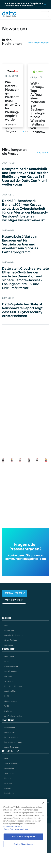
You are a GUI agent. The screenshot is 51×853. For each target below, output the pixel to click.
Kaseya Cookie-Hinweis (12, 826)
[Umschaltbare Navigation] (45, 14)
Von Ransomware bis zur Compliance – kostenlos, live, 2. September (24, 4)
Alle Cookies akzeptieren (23, 836)
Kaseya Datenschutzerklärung (16, 829)
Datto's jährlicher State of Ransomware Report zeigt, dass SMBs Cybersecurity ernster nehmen (23, 310)
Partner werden (14, 600)
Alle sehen (42, 152)
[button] (23, 131)
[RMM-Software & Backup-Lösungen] (9, 14)
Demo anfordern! (15, 593)
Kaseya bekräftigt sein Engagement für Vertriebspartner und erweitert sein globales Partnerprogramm (20, 244)
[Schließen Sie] (43, 803)
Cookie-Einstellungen (23, 844)
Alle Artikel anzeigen (38, 42)
